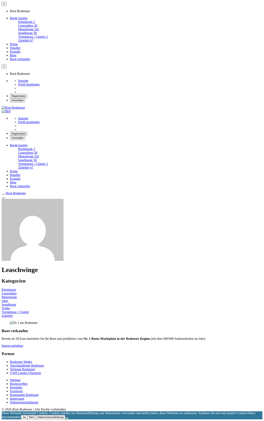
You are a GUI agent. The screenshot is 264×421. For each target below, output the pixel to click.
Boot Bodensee (16, 193)
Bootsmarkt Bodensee (24, 395)
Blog (13, 55)
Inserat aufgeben (12, 345)
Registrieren (19, 96)
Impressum (17, 398)
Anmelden (18, 100)
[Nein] (66, 418)
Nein (31, 417)
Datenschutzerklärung (24, 402)
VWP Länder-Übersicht (25, 373)
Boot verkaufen (20, 59)
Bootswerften (18, 383)
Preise (14, 44)
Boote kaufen (18, 18)
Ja (24, 417)
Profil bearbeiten (29, 84)
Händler (15, 48)
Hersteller (16, 387)
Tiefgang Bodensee (22, 369)
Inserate (23, 80)
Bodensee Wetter (21, 362)
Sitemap (15, 380)
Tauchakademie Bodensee (27, 365)
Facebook (16, 391)
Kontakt (15, 51)
